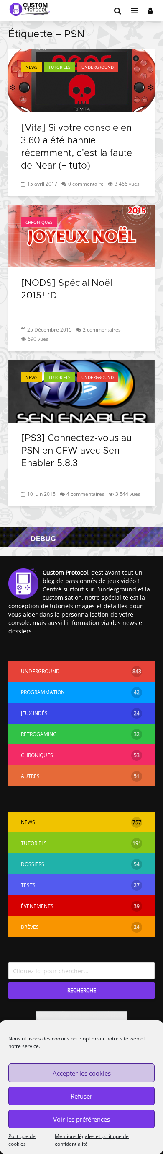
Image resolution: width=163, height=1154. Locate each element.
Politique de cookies (22, 1140)
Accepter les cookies (82, 1073)
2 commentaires (102, 329)
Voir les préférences (81, 1119)
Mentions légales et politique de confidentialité (92, 1140)
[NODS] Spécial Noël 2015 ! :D (66, 290)
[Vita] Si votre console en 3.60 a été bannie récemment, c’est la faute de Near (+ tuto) (76, 147)
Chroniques (38, 222)
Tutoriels (59, 67)
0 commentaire (86, 183)
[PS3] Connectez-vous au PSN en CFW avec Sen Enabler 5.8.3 (76, 451)
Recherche (81, 990)
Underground (98, 67)
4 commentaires (85, 494)
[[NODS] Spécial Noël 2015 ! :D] (81, 235)
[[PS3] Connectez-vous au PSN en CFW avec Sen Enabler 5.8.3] (81, 390)
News (31, 67)
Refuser (81, 1096)
